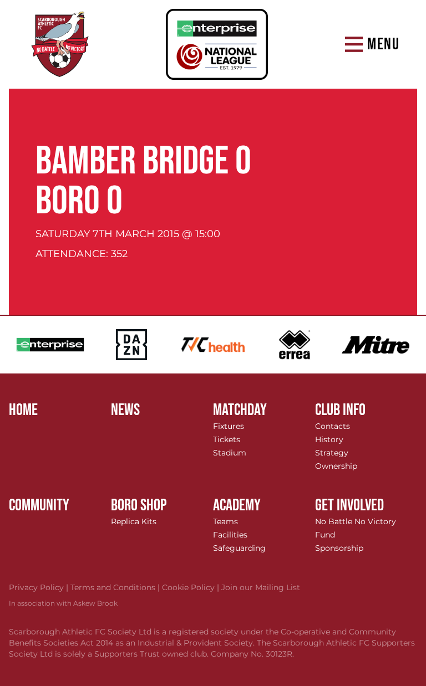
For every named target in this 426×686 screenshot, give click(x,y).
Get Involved (349, 505)
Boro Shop (139, 505)
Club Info (340, 410)
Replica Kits (133, 521)
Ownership (336, 466)
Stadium (229, 453)
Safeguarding (239, 548)
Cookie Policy (191, 587)
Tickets (226, 439)
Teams (225, 521)
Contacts (332, 426)
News (125, 410)
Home (23, 410)
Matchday (240, 410)
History (329, 439)
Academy (237, 505)
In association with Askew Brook (63, 603)
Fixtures (228, 426)
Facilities (230, 535)
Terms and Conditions (116, 587)
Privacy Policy (39, 587)
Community (39, 505)
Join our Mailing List (260, 587)
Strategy (331, 453)
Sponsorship (339, 548)
